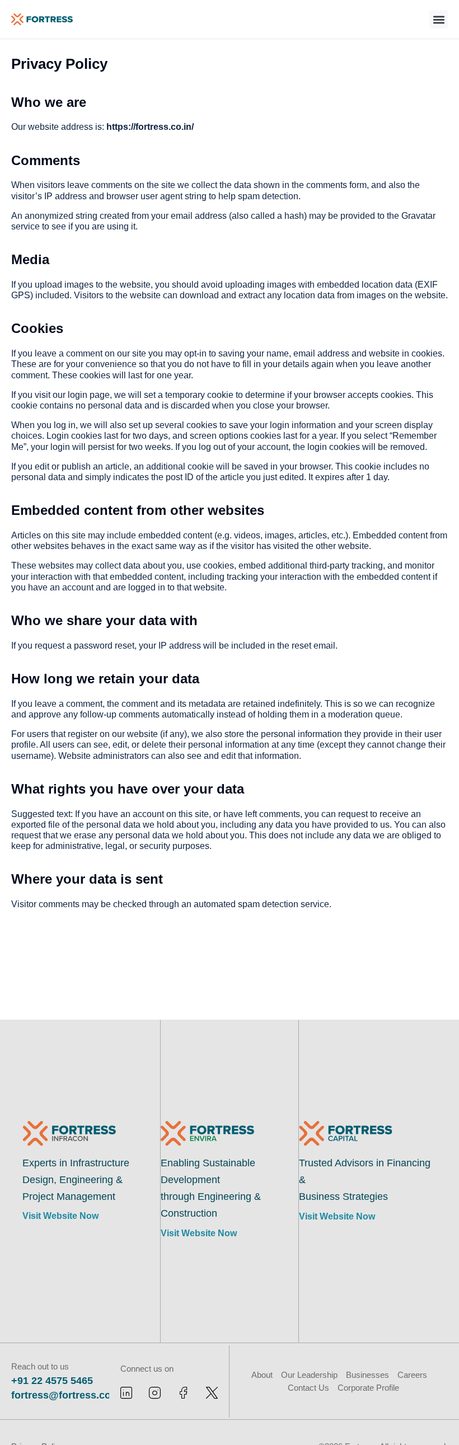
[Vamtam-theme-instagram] (155, 1393)
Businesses (367, 1375)
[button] (438, 19)
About (262, 1375)
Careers (412, 1375)
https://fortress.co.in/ (150, 127)
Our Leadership (309, 1375)
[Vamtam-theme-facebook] (183, 1393)
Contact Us (308, 1387)
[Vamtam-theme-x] (212, 1393)
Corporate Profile (368, 1387)
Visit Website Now (60, 1216)
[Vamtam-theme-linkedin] (126, 1393)
